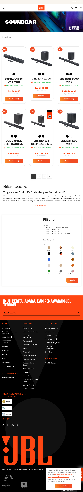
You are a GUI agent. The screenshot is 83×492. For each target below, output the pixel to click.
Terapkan (72, 280)
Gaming (5, 346)
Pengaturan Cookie (51, 339)
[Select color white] (70, 136)
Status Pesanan (29, 359)
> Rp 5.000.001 (67, 233)
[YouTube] (12, 425)
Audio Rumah (7, 337)
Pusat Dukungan (50, 363)
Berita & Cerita (28, 368)
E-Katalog (26, 372)
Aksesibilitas (27, 352)
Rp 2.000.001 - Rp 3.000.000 (52, 231)
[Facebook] (7, 425)
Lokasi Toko (27, 376)
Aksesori (5, 350)
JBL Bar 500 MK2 (69, 143)
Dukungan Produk (29, 356)
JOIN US (78, 313)
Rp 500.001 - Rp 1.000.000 (62, 227)
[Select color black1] (43, 74)
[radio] (13, 74)
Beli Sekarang (14, 99)
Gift (3, 354)
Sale (3, 358)
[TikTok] (17, 425)
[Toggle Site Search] (72, 7)
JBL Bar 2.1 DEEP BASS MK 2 (14, 143)
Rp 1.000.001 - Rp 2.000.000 (52, 229)
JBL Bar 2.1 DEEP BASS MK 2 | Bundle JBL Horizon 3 (41, 143)
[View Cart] (79, 8)
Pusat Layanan (28, 389)
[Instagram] (3, 425)
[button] (76, 7)
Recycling (48, 352)
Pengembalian (28, 341)
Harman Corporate (51, 328)
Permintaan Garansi (30, 345)
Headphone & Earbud (7, 341)
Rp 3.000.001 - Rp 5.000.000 (52, 233)
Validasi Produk (28, 385)
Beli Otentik (27, 328)
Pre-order (69, 161)
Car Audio (6, 362)
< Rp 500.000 (48, 227)
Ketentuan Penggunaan (49, 347)
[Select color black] (13, 74)
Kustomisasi (6, 328)
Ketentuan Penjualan (52, 343)
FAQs (25, 348)
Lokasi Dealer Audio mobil (30, 380)
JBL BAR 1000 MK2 (69, 80)
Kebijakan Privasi (51, 332)
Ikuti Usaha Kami (8, 377)
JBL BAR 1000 (41, 78)
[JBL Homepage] (41, 7)
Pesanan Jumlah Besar (29, 364)
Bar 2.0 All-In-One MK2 (14, 80)
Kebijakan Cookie (51, 335)
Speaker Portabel (5, 332)
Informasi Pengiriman (27, 336)
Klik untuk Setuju (63, 486)
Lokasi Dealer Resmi (30, 332)
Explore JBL (6, 366)
